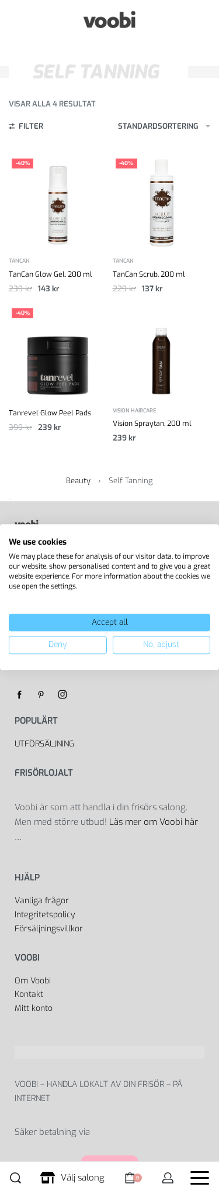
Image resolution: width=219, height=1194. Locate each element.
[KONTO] (168, 1178)
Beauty (78, 481)
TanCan (19, 261)
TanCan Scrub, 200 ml (149, 274)
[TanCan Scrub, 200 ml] (162, 202)
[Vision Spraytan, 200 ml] (162, 351)
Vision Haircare (135, 411)
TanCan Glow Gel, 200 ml (50, 274)
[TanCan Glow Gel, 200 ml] (58, 202)
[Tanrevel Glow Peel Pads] (58, 351)
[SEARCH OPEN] (15, 1178)
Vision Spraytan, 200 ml (152, 423)
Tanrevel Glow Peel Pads (50, 413)
